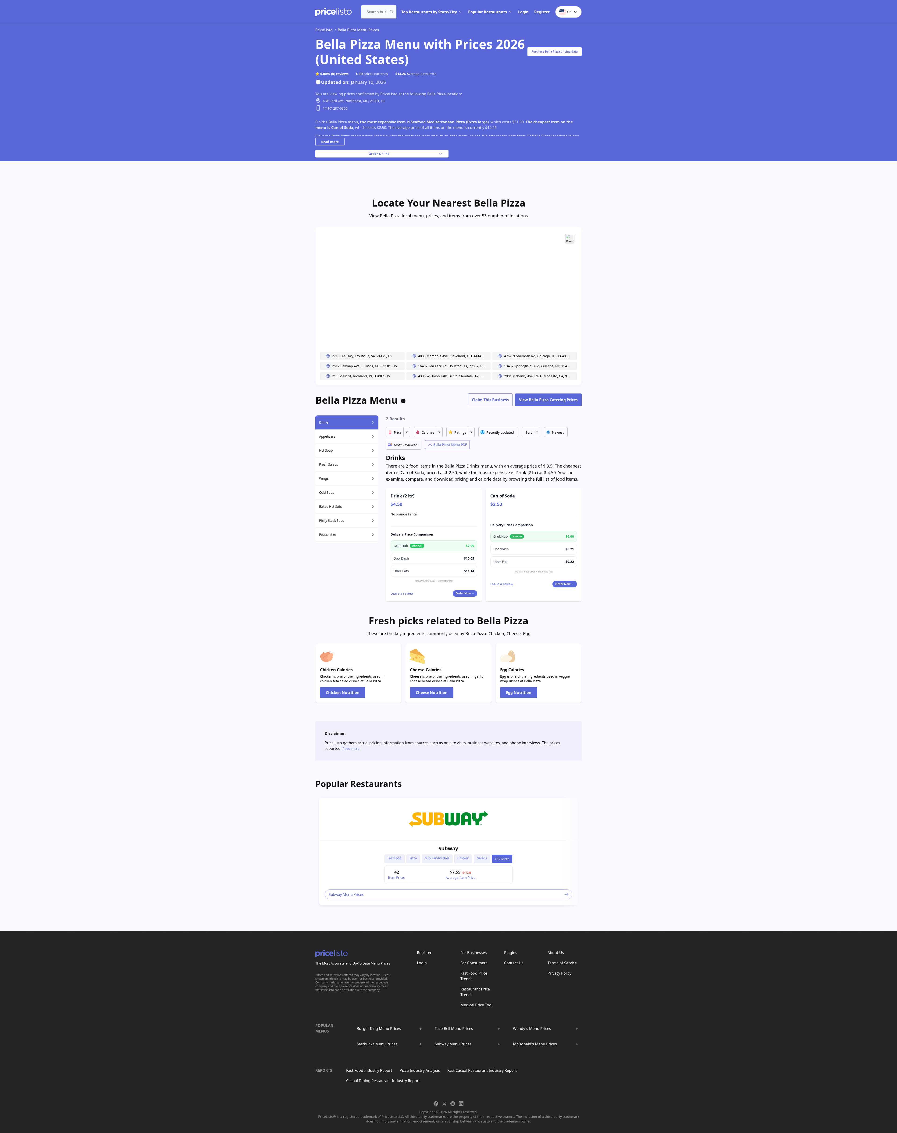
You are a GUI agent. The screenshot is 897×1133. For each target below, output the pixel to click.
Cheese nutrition (432, 692)
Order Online (379, 153)
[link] (448, 819)
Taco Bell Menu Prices (454, 1028)
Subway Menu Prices (453, 1044)
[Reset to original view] (569, 238)
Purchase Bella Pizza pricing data (554, 52)
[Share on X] (444, 1103)
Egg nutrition (518, 692)
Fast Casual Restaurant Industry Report (482, 1070)
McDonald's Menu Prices (535, 1044)
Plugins (510, 952)
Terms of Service (562, 962)
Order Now (463, 593)
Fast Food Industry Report (369, 1070)
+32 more (502, 859)
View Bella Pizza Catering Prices (548, 399)
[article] (448, 851)
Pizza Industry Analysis (420, 1070)
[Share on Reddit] (452, 1103)
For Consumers (474, 962)
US (569, 12)
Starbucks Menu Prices (377, 1044)
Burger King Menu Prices (379, 1028)
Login (523, 11)
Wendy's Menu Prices (532, 1028)
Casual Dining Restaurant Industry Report (383, 1080)
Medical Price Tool (476, 1005)
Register (542, 11)
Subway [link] (448, 848)
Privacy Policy (559, 973)
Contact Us (513, 962)
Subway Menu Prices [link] (346, 894)
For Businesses (473, 952)
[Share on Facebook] (436, 1103)
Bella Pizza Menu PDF (450, 444)
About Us (556, 952)
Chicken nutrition (343, 692)
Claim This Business (490, 399)
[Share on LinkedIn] (461, 1103)
